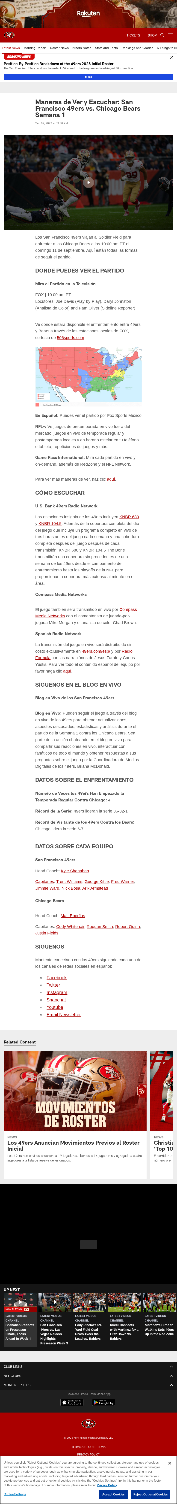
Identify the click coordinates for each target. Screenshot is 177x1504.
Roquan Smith (99, 916)
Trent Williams (69, 871)
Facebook (56, 967)
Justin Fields (46, 922)
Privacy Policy (88, 1443)
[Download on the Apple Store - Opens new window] (72, 1393)
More (88, 76)
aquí (108, 478)
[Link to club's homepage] (9, 33)
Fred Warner (120, 871)
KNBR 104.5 (47, 522)
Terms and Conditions (88, 1436)
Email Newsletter (63, 1004)
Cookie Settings (15, 1494)
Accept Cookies (113, 1494)
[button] (88, 182)
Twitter (53, 974)
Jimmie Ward (47, 878)
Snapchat (56, 989)
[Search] (162, 35)
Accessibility (88, 1451)
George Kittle (95, 871)
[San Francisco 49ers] (88, 1414)
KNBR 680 (128, 515)
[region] (88, 1480)
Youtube (55, 997)
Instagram (57, 982)
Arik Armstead (94, 878)
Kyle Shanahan (73, 860)
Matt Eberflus (72, 905)
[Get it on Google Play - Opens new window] (103, 1394)
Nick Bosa (70, 878)
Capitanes (44, 871)
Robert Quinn (126, 916)
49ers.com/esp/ (96, 643)
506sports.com (55, 337)
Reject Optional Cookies (150, 1494)
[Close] (171, 57)
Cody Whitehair (70, 916)
